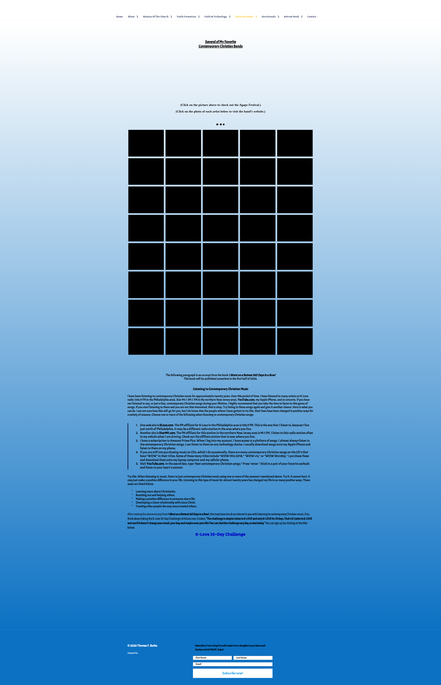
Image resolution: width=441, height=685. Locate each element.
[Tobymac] (220, 313)
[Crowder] (183, 341)
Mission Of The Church (155, 16)
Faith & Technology (215, 16)
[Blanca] (220, 199)
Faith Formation (186, 16)
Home (119, 16)
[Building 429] (220, 256)
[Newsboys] (257, 171)
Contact (311, 16)
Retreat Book (291, 16)
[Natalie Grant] (295, 171)
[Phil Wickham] (146, 341)
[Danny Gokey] (146, 199)
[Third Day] (183, 199)
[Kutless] (146, 313)
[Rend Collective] (183, 171)
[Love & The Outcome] (183, 285)
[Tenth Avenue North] (220, 143)
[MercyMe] (183, 143)
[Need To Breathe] (295, 199)
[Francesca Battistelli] (295, 143)
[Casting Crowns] (295, 256)
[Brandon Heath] (257, 313)
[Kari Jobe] (220, 228)
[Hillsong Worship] (183, 228)
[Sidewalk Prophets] (257, 228)
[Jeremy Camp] (295, 285)
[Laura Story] (146, 285)
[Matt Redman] (295, 341)
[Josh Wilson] (220, 341)
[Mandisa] (257, 143)
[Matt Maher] (220, 285)
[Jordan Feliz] (257, 256)
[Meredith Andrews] (146, 171)
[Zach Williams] (257, 285)
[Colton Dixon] (146, 143)
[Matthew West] (183, 313)
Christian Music (244, 16)
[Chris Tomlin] (257, 199)
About (131, 16)
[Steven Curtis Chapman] (295, 228)
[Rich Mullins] (146, 256)
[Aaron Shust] (295, 313)
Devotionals (269, 16)
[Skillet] (146, 228)
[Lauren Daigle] (257, 341)
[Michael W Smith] (183, 256)
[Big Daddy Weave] (220, 171)
